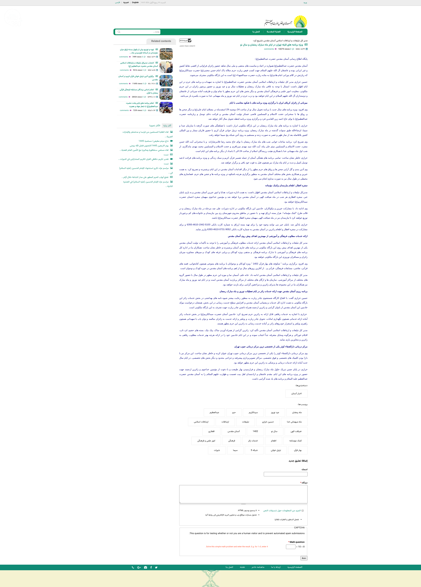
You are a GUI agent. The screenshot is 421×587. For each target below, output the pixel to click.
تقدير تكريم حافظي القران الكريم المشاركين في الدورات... (143, 159)
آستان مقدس (234, 431)
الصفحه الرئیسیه (294, 567)
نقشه (242, 567)
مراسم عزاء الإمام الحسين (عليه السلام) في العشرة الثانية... (148, 184)
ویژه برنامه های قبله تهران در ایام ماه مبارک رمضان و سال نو (271, 45)
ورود (305, 2)
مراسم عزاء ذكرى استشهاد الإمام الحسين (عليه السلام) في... (146, 171)
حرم (234, 412)
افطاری (211, 431)
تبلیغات (245, 422)
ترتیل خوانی (276, 450)
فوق (185, 40)
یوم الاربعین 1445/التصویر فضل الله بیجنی (149, 145)
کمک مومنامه (295, 441)
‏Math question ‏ (296, 542)
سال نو (274, 431)
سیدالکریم (253, 412)
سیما (235, 450)
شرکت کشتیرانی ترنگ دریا (11, 584)
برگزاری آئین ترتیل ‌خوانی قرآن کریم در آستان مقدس (138, 78)
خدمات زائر (253, 441)
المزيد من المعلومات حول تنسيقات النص (282, 510)
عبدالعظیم (214, 412)
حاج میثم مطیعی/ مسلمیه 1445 (154, 141)
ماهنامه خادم (258, 567)
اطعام (273, 441)
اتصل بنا (256, 32)
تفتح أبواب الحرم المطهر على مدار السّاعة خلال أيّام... (145, 177)
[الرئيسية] (286, 17)
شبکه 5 (254, 450)
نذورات (217, 450)
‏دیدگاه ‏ (304, 483)
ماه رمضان (297, 412)
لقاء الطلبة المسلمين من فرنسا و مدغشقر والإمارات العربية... (148, 134)
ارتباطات (225, 422)
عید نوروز (275, 412)
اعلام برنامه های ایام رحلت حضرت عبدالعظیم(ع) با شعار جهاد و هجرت (142, 105)
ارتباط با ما (276, 567)
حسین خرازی (268, 422)
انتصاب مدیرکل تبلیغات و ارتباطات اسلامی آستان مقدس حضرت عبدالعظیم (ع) (139, 64)
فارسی (117, 2)
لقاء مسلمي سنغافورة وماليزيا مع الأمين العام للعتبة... (144, 150)
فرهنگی (231, 441)
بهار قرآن (298, 450)
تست (166, 154)
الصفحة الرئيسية (294, 32)
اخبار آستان (296, 393)
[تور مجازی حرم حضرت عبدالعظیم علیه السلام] (13, 27)
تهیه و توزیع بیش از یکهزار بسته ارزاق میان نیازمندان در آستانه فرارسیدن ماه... (139, 51)
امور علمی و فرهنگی (206, 441)
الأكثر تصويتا (154, 125)
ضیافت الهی (296, 431)
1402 (255, 431)
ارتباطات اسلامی (201, 422)
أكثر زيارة (167, 125)
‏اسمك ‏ (304, 469)
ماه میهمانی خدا (294, 422)
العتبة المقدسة (274, 32)
